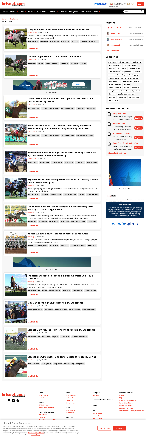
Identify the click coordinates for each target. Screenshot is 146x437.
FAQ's (121, 398)
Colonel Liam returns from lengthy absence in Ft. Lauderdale (61, 329)
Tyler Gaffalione (56, 194)
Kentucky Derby (113, 81)
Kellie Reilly (30, 185)
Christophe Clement (35, 310)
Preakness (135, 88)
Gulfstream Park (34, 291)
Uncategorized (134, 97)
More (96, 11)
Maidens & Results (114, 84)
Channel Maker (57, 162)
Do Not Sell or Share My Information (131, 411)
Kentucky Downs (34, 108)
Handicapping (133, 75)
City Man (55, 337)
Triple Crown (122, 97)
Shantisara (66, 291)
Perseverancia (78, 291)
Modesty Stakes (92, 194)
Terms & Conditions (126, 403)
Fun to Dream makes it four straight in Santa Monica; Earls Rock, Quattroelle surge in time (60, 208)
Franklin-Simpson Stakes (84, 135)
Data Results (70, 413)
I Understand (119, 428)
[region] (73, 428)
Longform (137, 81)
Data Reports (121, 68)
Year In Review (113, 100)
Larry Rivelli (58, 364)
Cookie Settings (104, 428)
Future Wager (121, 75)
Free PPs (42, 417)
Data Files (41, 11)
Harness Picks (70, 403)
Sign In (140, 4)
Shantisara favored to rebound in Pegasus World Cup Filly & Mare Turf (60, 277)
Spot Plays (112, 97)
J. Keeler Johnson (32, 32)
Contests (111, 68)
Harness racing (113, 78)
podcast (126, 88)
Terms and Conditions (36, 433)
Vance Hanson (31, 59)
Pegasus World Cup (115, 88)
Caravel (40, 63)
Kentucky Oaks (127, 81)
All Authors (42, 398)
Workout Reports (71, 398)
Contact (122, 395)
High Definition (92, 162)
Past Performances (46, 412)
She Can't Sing (69, 364)
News (5, 11)
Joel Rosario (49, 310)
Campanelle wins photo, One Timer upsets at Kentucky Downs (61, 356)
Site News (111, 94)
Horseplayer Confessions (129, 78)
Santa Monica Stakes (78, 221)
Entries (13, 11)
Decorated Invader (88, 310)
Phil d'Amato (54, 41)
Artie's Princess (54, 291)
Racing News (125, 91)
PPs (22, 11)
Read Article (32, 48)
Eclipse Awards (127, 72)
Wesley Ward (46, 364)
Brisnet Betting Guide (117, 153)
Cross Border (69, 162)
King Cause (46, 337)
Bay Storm (14, 19)
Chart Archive (97, 418)
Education (138, 72)
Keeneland (44, 41)
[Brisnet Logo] (13, 4)
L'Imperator (80, 162)
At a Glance (112, 62)
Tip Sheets (69, 400)
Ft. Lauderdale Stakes (79, 337)
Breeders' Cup (33, 41)
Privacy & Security (125, 405)
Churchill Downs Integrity (127, 400)
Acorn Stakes (32, 162)
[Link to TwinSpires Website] (100, 4)
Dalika (44, 291)
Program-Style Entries (46, 407)
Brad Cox (75, 41)
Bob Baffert (32, 221)
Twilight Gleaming (52, 63)
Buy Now (138, 118)
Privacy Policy (35, 435)
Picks (30, 11)
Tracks (64, 11)
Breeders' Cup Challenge (50, 108)
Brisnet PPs (43, 415)
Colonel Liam (65, 337)
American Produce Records (102, 400)
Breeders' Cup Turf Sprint (89, 41)
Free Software (97, 413)
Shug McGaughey (61, 310)
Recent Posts (43, 395)
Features (111, 75)
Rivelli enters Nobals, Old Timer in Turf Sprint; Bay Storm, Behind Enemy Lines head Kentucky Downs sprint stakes (59, 127)
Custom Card (96, 416)
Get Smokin (91, 108)
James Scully (31, 104)
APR (82, 11)
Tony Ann (83, 63)
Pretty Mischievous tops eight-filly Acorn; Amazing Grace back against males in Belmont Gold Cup (61, 154)
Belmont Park (44, 162)
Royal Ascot (136, 91)
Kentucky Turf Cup (67, 108)
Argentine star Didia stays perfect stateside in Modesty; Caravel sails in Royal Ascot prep (62, 181)
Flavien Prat (65, 41)
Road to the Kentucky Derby (37, 246)
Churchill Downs (33, 194)
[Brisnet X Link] (13, 400)
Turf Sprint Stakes (67, 135)
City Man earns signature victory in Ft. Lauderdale (55, 302)
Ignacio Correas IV (70, 194)
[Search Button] (142, 11)
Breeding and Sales (115, 65)
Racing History (113, 91)
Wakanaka (64, 63)
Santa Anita (43, 221)
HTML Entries (43, 405)
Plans (88, 11)
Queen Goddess (90, 291)
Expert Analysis (71, 395)
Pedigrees (73, 11)
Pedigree (126, 84)
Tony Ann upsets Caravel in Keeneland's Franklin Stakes (58, 29)
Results (53, 11)
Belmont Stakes (124, 62)
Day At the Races (134, 68)
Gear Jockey (81, 108)
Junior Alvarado (74, 310)
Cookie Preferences (126, 408)
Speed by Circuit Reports (126, 94)
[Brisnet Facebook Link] (17, 400)
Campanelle (80, 364)
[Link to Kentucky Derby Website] (122, 4)
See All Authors (112, 51)
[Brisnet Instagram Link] (9, 400)
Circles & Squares (130, 65)
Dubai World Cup (114, 72)
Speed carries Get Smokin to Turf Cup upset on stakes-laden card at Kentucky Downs (60, 100)
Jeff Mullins (92, 221)
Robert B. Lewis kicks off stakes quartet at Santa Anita (57, 233)
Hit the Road (92, 246)
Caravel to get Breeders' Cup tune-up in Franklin (54, 56)
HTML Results (70, 410)
